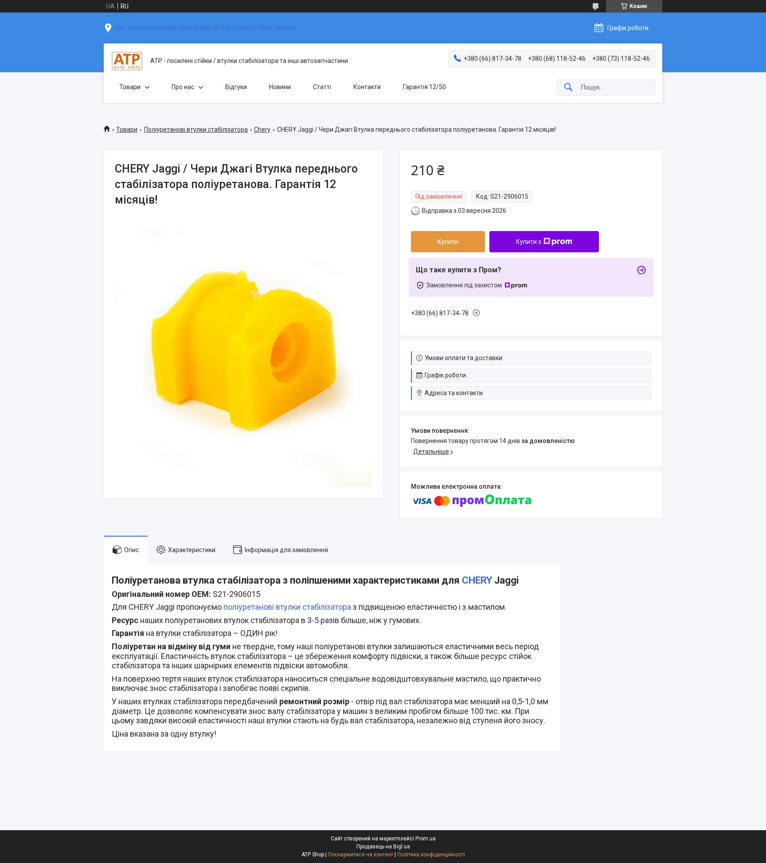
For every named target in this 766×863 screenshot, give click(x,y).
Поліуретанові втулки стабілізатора (196, 129)
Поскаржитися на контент (360, 854)
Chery (262, 129)
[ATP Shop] (127, 61)
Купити (448, 241)
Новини (280, 86)
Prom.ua (425, 839)
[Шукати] (568, 87)
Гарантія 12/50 (424, 86)
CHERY (477, 580)
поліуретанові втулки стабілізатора (287, 607)
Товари (130, 86)
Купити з (528, 241)
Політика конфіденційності (431, 854)
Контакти (367, 86)
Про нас (183, 86)
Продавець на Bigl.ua (383, 846)
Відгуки (236, 86)
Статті (322, 86)
